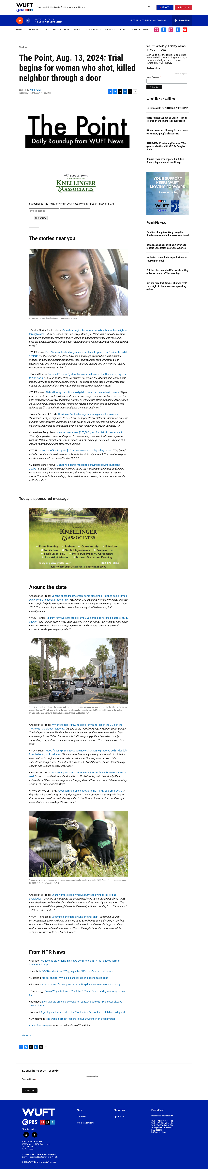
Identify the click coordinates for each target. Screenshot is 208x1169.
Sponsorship (119, 1116)
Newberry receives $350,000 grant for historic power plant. (90, 432)
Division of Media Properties (45, 1162)
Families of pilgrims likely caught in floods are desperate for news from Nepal (167, 234)
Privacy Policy (157, 1110)
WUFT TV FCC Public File (162, 1123)
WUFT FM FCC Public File (162, 1121)
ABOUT (122, 29)
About (79, 1110)
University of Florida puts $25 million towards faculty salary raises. (75, 450)
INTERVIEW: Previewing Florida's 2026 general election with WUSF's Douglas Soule (166, 146)
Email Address (153, 77)
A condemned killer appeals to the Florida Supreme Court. (90, 790)
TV (45, 29)
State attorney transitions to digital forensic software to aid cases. (82, 392)
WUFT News (35, 90)
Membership (119, 1110)
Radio (77, 29)
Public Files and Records (162, 1116)
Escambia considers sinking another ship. (75, 916)
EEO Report (156, 1130)
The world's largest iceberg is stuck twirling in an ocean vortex (80, 1018)
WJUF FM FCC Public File (162, 1125)
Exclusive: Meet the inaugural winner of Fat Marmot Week (166, 259)
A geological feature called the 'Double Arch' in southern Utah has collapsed (83, 1012)
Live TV (166, 7)
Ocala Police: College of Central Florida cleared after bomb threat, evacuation (166, 119)
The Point (23, 47)
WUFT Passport (62, 29)
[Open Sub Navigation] (24, 29)
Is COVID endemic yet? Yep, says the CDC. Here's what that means (76, 971)
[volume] (28, 20)
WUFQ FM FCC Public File (162, 1128)
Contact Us (82, 1116)
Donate (184, 7)
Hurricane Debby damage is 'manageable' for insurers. (88, 414)
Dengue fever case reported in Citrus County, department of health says (165, 161)
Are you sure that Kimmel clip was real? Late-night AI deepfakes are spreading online (166, 286)
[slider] (32, 20)
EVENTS (109, 29)
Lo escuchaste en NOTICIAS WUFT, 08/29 (167, 108)
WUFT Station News (85, 1123)
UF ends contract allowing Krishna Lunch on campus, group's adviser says (167, 132)
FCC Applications (158, 1132)
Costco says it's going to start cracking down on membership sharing (81, 984)
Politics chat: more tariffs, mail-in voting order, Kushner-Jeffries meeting (167, 272)
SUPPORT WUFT (140, 29)
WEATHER (33, 29)
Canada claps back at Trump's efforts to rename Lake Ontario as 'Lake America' (166, 246)
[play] (20, 20)
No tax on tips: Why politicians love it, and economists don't (75, 977)
